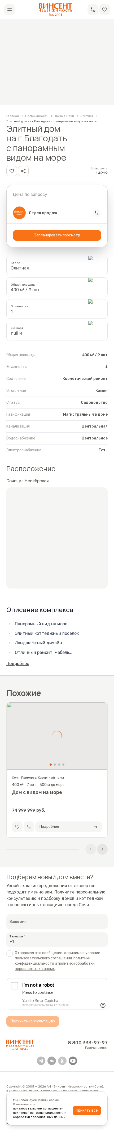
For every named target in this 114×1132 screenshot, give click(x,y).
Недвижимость (36, 116)
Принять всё (87, 1110)
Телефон (16, 936)
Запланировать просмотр (57, 235)
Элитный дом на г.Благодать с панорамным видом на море (51, 121)
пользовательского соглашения (43, 958)
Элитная (87, 116)
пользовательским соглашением (38, 1108)
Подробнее (17, 663)
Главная (12, 116)
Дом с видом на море (37, 792)
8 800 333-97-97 (88, 1042)
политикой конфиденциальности (38, 1113)
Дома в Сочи (64, 116)
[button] (92, 9)
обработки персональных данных (39, 1117)
